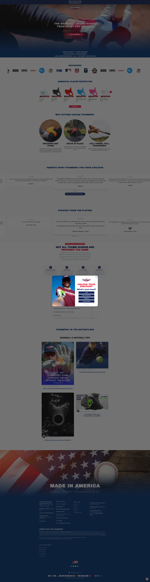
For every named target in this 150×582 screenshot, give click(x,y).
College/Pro (86, 298)
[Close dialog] (96, 277)
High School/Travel (86, 295)
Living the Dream (86, 301)
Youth (86, 292)
